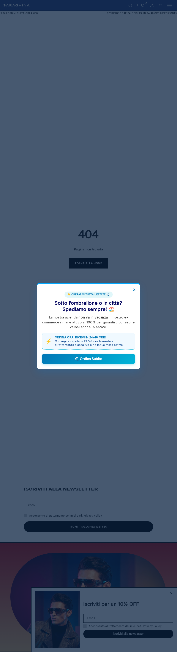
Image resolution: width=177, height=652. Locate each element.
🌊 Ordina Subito (88, 359)
